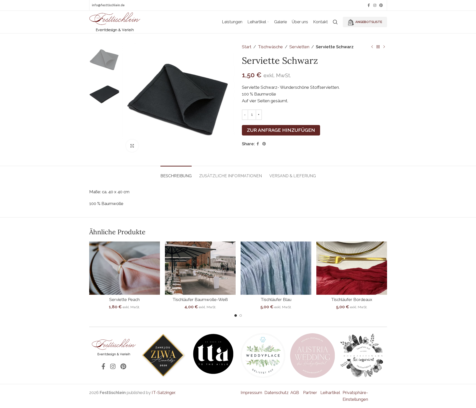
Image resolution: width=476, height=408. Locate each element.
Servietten (299, 46)
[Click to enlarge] (132, 146)
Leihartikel (330, 392)
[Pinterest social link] (381, 5)
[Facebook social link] (369, 5)
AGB (294, 392)
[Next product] (384, 47)
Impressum (251, 392)
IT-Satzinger (163, 392)
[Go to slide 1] (235, 315)
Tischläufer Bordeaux (351, 299)
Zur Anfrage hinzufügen (281, 130)
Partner (310, 392)
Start (246, 46)
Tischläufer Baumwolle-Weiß (200, 299)
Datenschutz (276, 392)
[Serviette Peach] (124, 268)
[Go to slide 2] (240, 315)
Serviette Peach (124, 299)
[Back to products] (378, 47)
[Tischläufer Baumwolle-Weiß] (200, 268)
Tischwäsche (270, 46)
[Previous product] (372, 47)
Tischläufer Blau (276, 299)
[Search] (335, 22)
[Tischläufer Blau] (276, 268)
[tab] (176, 173)
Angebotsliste (368, 22)
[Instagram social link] (375, 5)
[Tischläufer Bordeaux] (351, 268)
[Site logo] (115, 21)
